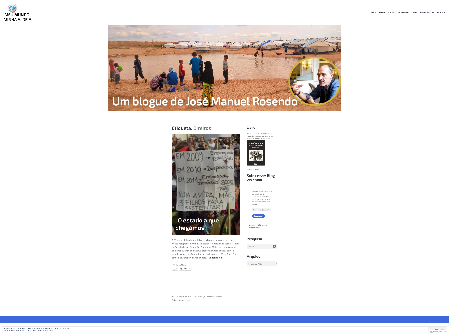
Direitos (218, 296)
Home (373, 12)
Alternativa (198, 296)
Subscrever (258, 216)
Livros (414, 12)
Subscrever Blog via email (261, 177)
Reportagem (403, 12)
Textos (382, 12)
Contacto (441, 12)
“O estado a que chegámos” (197, 223)
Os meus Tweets (254, 169)
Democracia (209, 296)
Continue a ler (216, 257)
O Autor (391, 12)
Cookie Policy (48, 330)
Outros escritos (427, 12)
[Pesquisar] (274, 246)
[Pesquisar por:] (262, 246)
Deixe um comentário (181, 300)
